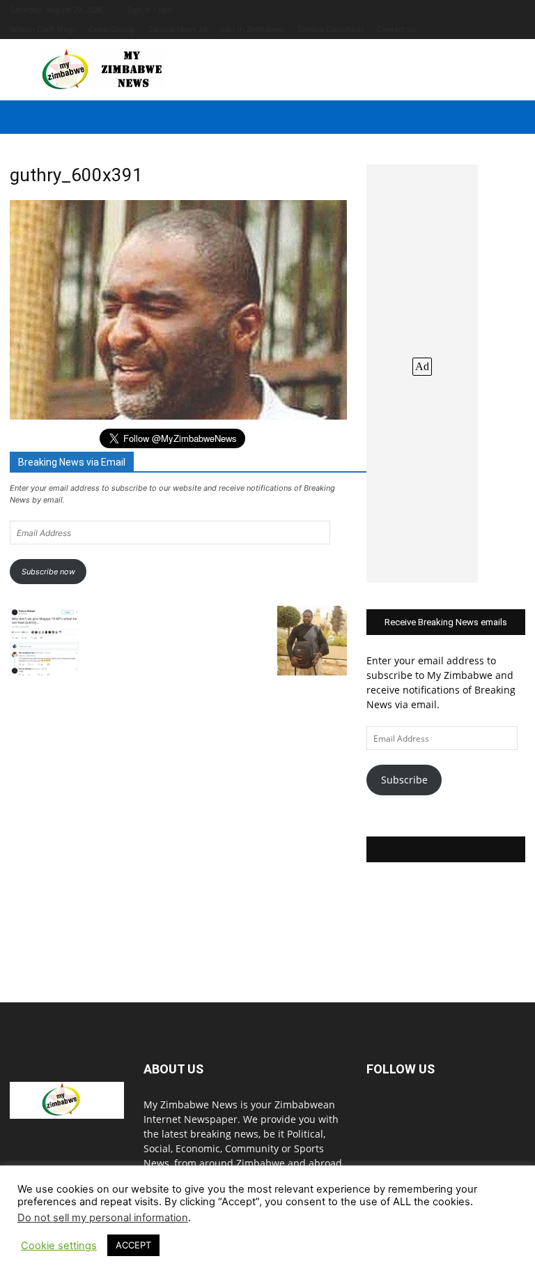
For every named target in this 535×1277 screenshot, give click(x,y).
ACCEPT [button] (133, 1245)
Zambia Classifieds (330, 29)
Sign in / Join (149, 9)
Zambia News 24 (177, 29)
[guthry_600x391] (178, 416)
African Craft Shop (42, 29)
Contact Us (396, 29)
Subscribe (404, 779)
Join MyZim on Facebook (445, 849)
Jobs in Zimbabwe (252, 29)
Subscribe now (48, 571)
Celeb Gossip (111, 29)
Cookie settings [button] (59, 1245)
